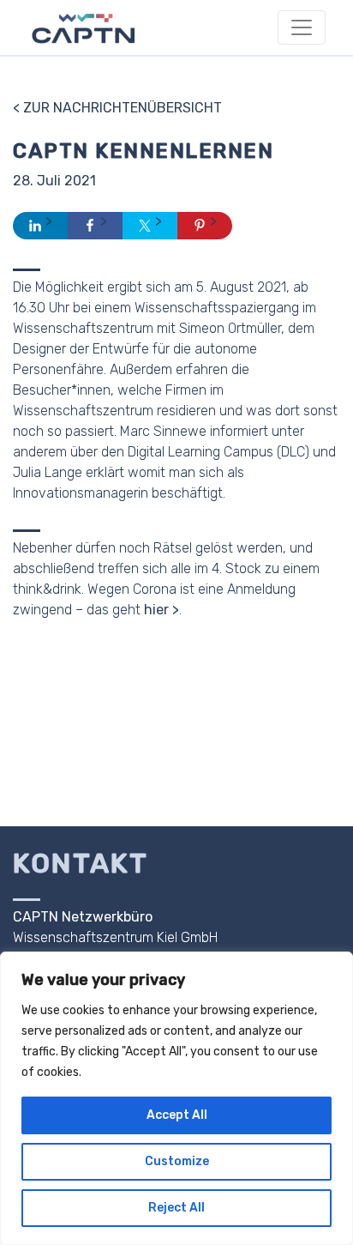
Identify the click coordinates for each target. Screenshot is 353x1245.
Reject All (176, 1207)
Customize (177, 1161)
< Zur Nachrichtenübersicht (117, 108)
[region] (176, 1098)
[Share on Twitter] (150, 225)
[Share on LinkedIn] (40, 225)
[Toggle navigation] (302, 27)
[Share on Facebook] (95, 225)
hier (156, 609)
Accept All (177, 1115)
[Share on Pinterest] (204, 225)
